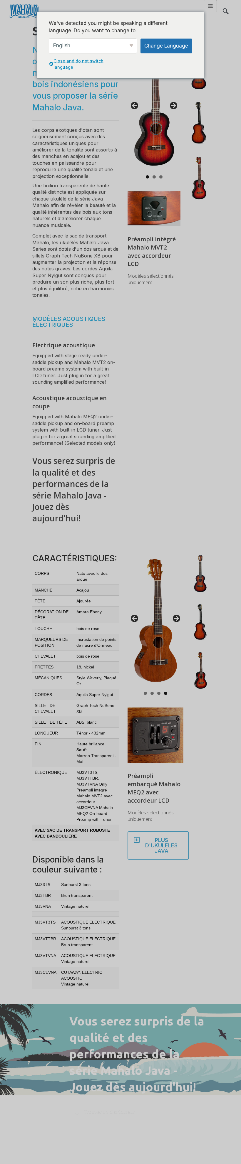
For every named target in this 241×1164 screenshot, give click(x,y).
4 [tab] (165, 693)
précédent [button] (134, 106)
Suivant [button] (173, 106)
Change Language (166, 45)
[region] (154, 107)
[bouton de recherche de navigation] (226, 9)
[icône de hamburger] (210, 6)
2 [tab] (154, 176)
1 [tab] (147, 176)
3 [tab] (161, 176)
